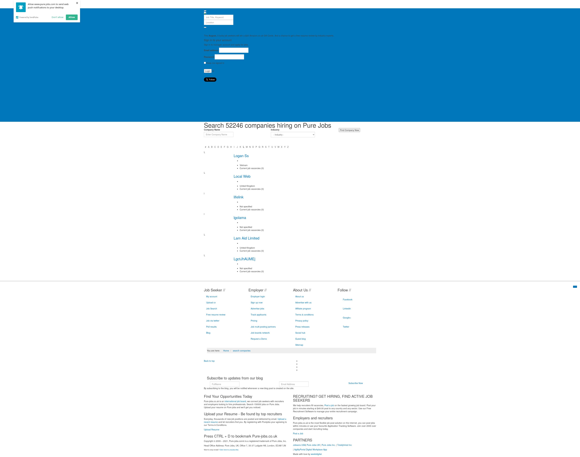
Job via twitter (212, 320)
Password (209, 56)
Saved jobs (211, 31)
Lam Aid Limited (246, 238)
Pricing (254, 320)
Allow (72, 17)
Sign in (209, 88)
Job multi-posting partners (263, 326)
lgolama (240, 217)
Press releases (302, 326)
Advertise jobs (257, 308)
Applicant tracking (214, 106)
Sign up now (257, 302)
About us (299, 296)
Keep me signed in (215, 62)
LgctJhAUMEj (244, 258)
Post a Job (298, 433)
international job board (235, 401)
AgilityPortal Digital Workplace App (310, 449)
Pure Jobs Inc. (328, 444)
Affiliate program (303, 308)
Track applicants (258, 314)
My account (211, 296)
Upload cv (211, 302)
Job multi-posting (214, 112)
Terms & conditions (304, 314)
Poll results (211, 326)
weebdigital (316, 453)
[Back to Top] (575, 287)
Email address (211, 50)
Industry (275, 129)
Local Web (242, 176)
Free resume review (215, 314)
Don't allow (57, 17)
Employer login (258, 296)
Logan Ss (241, 155)
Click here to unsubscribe (229, 449)
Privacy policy (301, 320)
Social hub (300, 332)
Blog (208, 332)
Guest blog (300, 338)
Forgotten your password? (216, 65)
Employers (209, 83)
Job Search (211, 308)
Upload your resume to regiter (349, 35)
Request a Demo (259, 338)
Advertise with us (303, 302)
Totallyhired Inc (344, 444)
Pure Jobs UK (313, 444)
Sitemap (299, 344)
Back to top (209, 360)
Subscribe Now (355, 383)
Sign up (209, 94)
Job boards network (260, 332)
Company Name (212, 129)
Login (207, 70)
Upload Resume (211, 429)
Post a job (211, 100)
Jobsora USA (299, 444)
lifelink (238, 196)
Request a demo (214, 118)
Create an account (225, 70)
